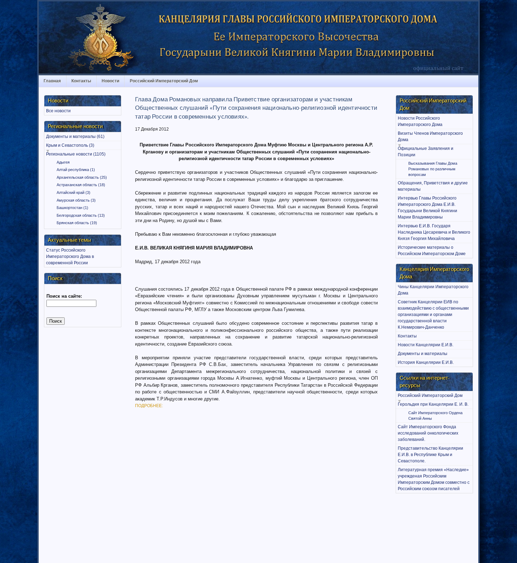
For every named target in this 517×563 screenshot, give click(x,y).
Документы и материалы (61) (75, 136)
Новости (110, 80)
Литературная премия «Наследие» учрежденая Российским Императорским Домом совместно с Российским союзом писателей (434, 479)
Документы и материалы (422, 353)
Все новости (58, 110)
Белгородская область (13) (81, 215)
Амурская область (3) (76, 200)
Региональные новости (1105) (76, 154)
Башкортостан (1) (72, 207)
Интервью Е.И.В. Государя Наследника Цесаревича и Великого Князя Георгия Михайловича (434, 232)
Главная (52, 80)
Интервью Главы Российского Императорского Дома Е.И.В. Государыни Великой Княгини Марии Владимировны (427, 208)
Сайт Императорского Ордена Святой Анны (435, 415)
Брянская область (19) (77, 223)
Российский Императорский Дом (164, 80)
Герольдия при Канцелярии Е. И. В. (433, 404)
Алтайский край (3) (73, 192)
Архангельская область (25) (82, 177)
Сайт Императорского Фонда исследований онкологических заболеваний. (428, 433)
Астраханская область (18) (81, 185)
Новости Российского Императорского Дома (420, 121)
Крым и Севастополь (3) (70, 145)
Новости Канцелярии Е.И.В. (425, 344)
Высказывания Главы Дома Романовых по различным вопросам (432, 169)
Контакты (81, 80)
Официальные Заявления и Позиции (425, 151)
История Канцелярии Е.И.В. (426, 362)
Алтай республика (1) (76, 169)
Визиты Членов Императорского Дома (430, 136)
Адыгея (63, 162)
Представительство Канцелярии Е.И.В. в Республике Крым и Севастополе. (430, 454)
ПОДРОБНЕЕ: (149, 405)
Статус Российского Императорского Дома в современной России (70, 256)
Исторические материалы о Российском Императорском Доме (432, 250)
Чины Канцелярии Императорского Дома (433, 290)
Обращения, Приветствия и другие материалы (433, 186)
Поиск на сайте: (64, 296)
